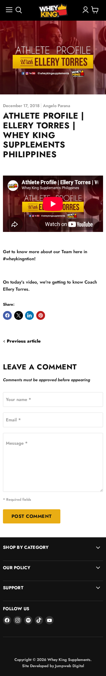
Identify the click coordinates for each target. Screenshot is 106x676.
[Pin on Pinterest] (40, 315)
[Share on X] (18, 315)
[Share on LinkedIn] (29, 315)
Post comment (31, 516)
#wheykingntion (18, 259)
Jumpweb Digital (69, 666)
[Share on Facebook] (7, 315)
